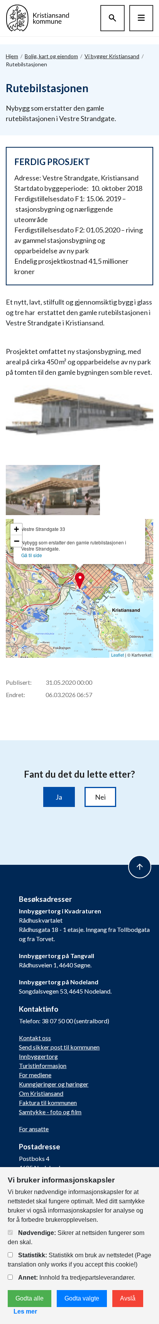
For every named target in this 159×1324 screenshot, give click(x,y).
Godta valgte (81, 1298)
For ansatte (34, 1128)
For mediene (35, 1074)
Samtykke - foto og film (50, 1111)
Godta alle (29, 1298)
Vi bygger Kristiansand (112, 56)
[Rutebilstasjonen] (80, 411)
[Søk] (112, 18)
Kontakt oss (35, 1037)
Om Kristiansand (41, 1093)
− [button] (16, 541)
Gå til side (31, 555)
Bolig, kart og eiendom (51, 56)
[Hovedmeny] (141, 18)
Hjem (12, 56)
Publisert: (19, 682)
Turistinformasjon (42, 1065)
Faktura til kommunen (48, 1102)
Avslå (127, 1298)
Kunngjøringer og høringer (53, 1084)
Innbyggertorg (38, 1056)
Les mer (25, 1311)
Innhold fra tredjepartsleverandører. (76, 1277)
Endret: (15, 694)
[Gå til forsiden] (37, 17)
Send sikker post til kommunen (59, 1047)
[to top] (139, 866)
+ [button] (16, 529)
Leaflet (117, 655)
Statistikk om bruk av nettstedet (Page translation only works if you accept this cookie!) (79, 1260)
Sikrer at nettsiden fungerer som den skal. (76, 1237)
